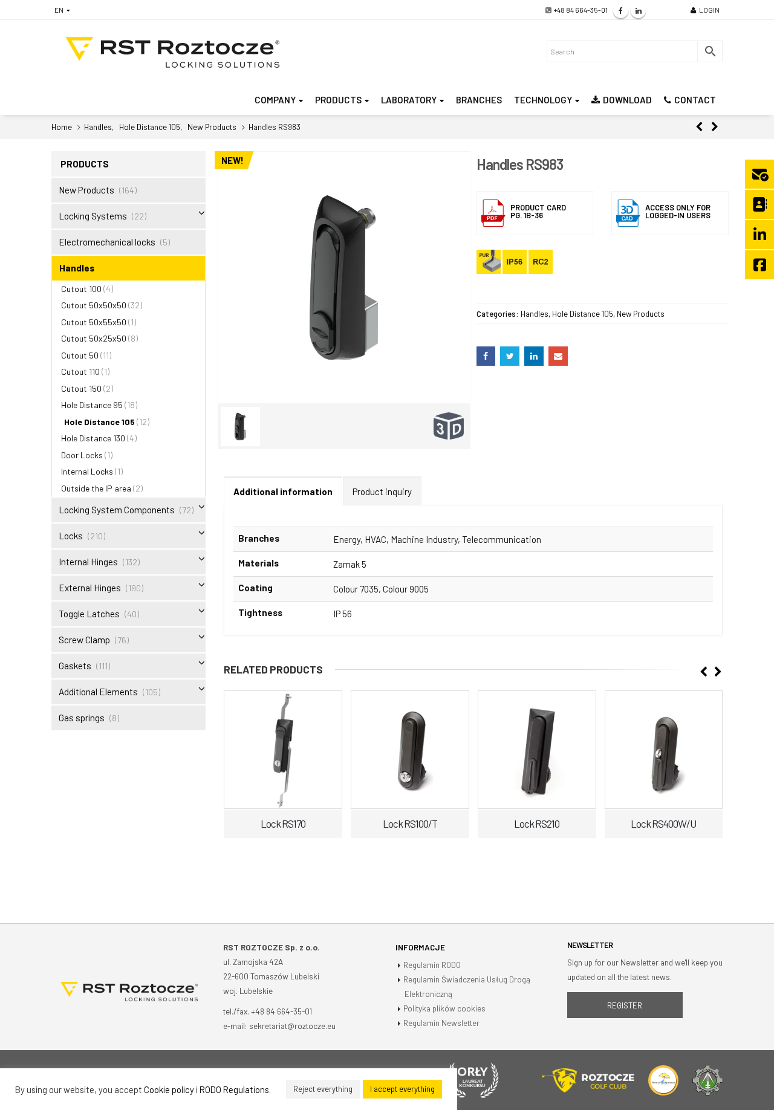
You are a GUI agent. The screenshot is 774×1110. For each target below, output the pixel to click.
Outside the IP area (96, 488)
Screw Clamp (84, 639)
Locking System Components (117, 509)
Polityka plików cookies (444, 1008)
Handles (534, 314)
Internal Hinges (88, 561)
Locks (71, 535)
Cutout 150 (81, 388)
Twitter (509, 356)
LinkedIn (534, 356)
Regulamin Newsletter (441, 1022)
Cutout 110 (80, 371)
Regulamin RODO (432, 964)
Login (709, 9)
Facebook (486, 356)
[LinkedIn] (638, 10)
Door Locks (82, 455)
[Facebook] (620, 10)
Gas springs (82, 717)
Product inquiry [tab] (382, 491)
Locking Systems (93, 215)
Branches (479, 99)
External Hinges (90, 587)
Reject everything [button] (323, 1089)
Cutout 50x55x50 (93, 322)
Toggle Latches (89, 613)
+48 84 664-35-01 (581, 9)
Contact (695, 99)
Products (338, 99)
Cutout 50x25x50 (93, 338)
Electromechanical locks (107, 241)
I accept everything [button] (402, 1089)
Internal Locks (87, 471)
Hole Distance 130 (93, 438)
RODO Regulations (234, 1089)
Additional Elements (98, 691)
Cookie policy (169, 1089)
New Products (641, 314)
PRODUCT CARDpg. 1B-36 (538, 211)
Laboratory (409, 99)
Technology (543, 99)
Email (558, 356)
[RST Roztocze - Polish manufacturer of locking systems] (172, 52)
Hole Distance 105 (582, 314)
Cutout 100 (81, 289)
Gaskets (75, 665)
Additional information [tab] (283, 491)
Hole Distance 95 (92, 405)
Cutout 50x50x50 (93, 305)
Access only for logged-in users (678, 211)
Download (627, 99)
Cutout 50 (80, 355)
